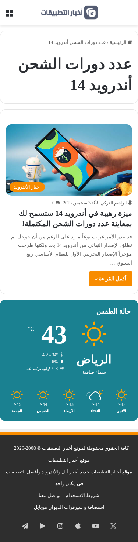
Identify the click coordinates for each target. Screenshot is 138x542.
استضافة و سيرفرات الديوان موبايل (69, 507)
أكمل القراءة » (111, 279)
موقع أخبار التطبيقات (69, 460)
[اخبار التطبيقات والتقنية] (69, 12)
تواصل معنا (50, 495)
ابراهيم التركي (113, 203)
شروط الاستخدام (82, 495)
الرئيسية (119, 42)
